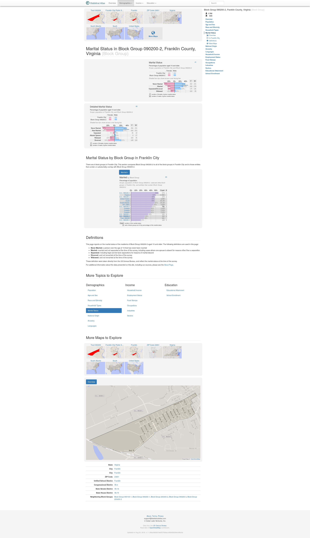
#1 (195, 62)
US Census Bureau (160, 525)
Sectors (130, 315)
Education (151, 3)
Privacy (160, 516)
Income (139, 3)
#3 (166, 177)
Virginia (117, 465)
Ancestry (91, 320)
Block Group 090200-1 (141, 497)
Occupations (132, 305)
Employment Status (134, 295)
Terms (154, 516)
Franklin (117, 469)
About (149, 516)
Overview (112, 3)
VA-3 (116, 485)
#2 (136, 106)
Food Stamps (132, 300)
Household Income (134, 290)
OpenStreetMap (155, 527)
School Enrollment (173, 295)
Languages (92, 326)
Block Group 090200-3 (177, 497)
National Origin (93, 315)
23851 (116, 477)
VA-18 (116, 489)
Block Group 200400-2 (159, 497)
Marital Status (93, 310)
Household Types (94, 305)
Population (92, 290)
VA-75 (116, 493)
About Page (168, 265)
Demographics (125, 3)
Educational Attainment (175, 290)
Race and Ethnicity (95, 300)
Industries (131, 310)
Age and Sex (93, 295)
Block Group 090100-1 (123, 497)
